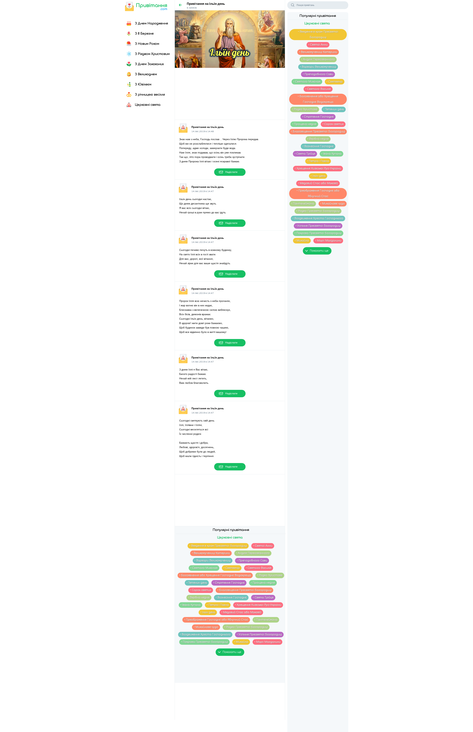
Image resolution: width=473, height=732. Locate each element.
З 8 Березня (144, 33)
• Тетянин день (334, 109)
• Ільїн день (318, 175)
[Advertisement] (230, 94)
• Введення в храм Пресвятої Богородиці (318, 34)
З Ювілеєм (143, 84)
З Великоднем (146, 74)
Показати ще (319, 250)
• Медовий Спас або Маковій (318, 183)
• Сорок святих (333, 124)
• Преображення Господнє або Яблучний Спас (318, 193)
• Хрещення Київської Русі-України (318, 168)
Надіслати (231, 172)
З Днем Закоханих (149, 64)
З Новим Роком (147, 43)
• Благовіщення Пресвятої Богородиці (318, 131)
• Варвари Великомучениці (318, 66)
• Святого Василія (318, 89)
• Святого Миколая (306, 81)
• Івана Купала (331, 153)
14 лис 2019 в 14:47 (202, 191)
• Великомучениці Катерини (318, 52)
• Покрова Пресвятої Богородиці (318, 233)
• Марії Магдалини (328, 240)
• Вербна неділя (318, 139)
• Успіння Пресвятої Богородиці (318, 225)
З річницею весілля (150, 94)
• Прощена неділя (304, 124)
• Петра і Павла (318, 161)
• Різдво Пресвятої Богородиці (318, 211)
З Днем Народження (151, 23)
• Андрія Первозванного (318, 59)
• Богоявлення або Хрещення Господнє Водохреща (318, 99)
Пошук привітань (305, 5)
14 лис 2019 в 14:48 (202, 131)
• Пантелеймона (302, 203)
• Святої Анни (318, 44)
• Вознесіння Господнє (318, 146)
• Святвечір (335, 81)
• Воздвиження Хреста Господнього (318, 218)
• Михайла (302, 240)
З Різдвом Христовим (152, 54)
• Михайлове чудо (332, 203)
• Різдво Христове (304, 109)
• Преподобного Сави (318, 74)
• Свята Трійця (305, 153)
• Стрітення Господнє (318, 116)
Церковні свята (147, 104)
